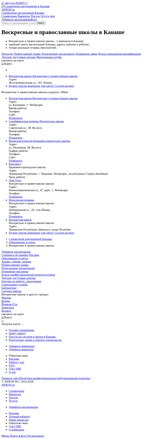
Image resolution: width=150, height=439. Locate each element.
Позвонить (15, 118)
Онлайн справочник (21, 330)
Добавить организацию (16, 19)
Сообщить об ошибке (14, 255)
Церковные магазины (14, 271)
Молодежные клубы (49, 57)
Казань (5, 301)
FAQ (12, 365)
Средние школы (11, 291)
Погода (35, 16)
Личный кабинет (19, 416)
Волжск (6, 310)
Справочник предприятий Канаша (30, 239)
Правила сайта (10, 378)
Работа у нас (16, 362)
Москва (6, 297)
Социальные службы (14, 284)
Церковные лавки (87, 53)
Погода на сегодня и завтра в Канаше (32, 336)
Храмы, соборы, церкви (16, 261)
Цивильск (7, 307)
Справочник (9, 16)
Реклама (34, 255)
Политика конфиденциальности (40, 378)
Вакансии (24, 16)
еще (52, 16)
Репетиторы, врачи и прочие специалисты (35, 340)
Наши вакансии (19, 419)
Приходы (7, 53)
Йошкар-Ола (9, 304)
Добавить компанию (21, 346)
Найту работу (17, 333)
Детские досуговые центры (18, 57)
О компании (16, 429)
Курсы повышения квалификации (119, 53)
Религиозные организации (58, 53)
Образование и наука (22, 242)
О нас (12, 372)
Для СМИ (15, 368)
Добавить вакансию (21, 349)
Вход (34, 19)
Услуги (45, 16)
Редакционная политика (75, 378)
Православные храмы (27, 53)
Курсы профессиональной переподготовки (28, 274)
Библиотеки (8, 287)
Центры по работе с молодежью (21, 281)
